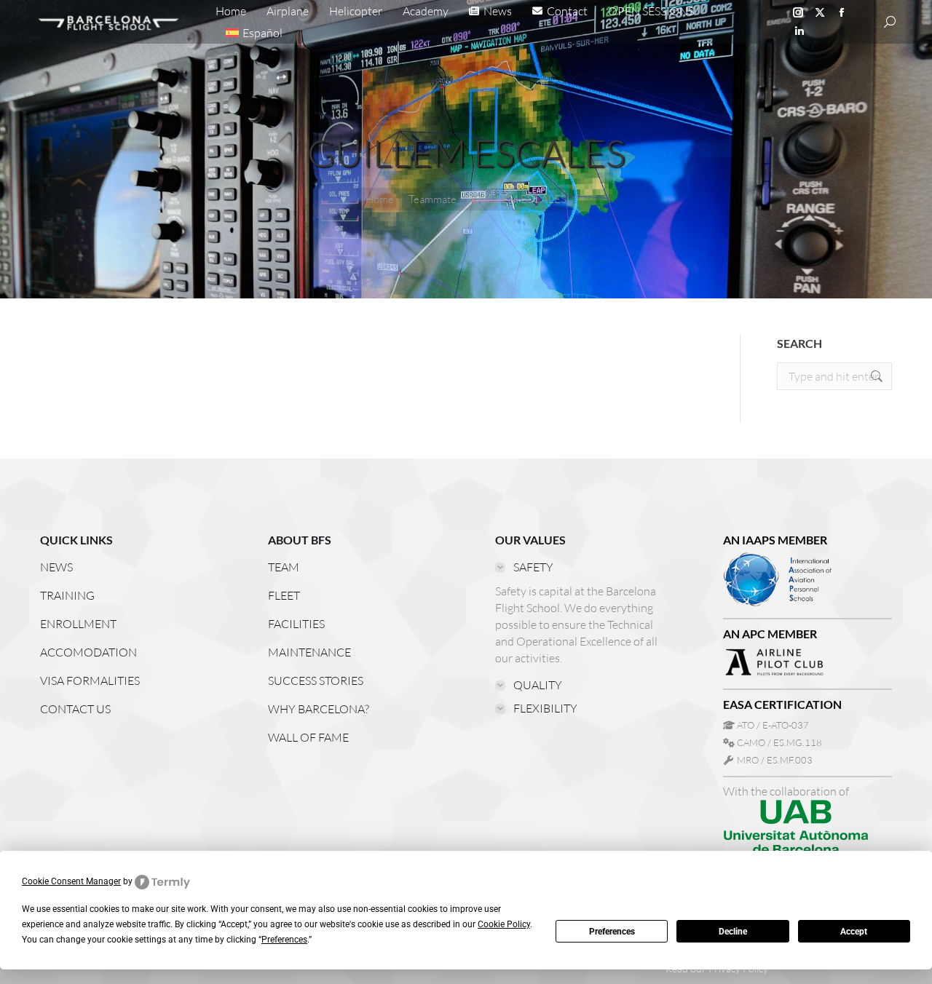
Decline (733, 932)
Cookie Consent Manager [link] (71, 881)
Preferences (612, 932)
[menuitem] (254, 33)
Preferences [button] (284, 940)
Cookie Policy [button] (504, 924)
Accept (853, 932)
